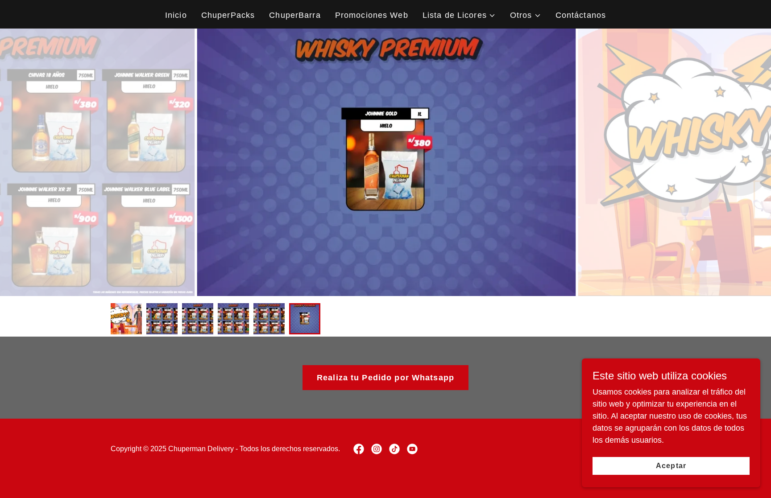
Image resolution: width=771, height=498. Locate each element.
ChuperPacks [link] (228, 15)
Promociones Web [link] (371, 15)
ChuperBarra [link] (294, 15)
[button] (459, 15)
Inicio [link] (176, 15)
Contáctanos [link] (580, 15)
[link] (359, 449)
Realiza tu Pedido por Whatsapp (385, 377)
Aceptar (671, 465)
